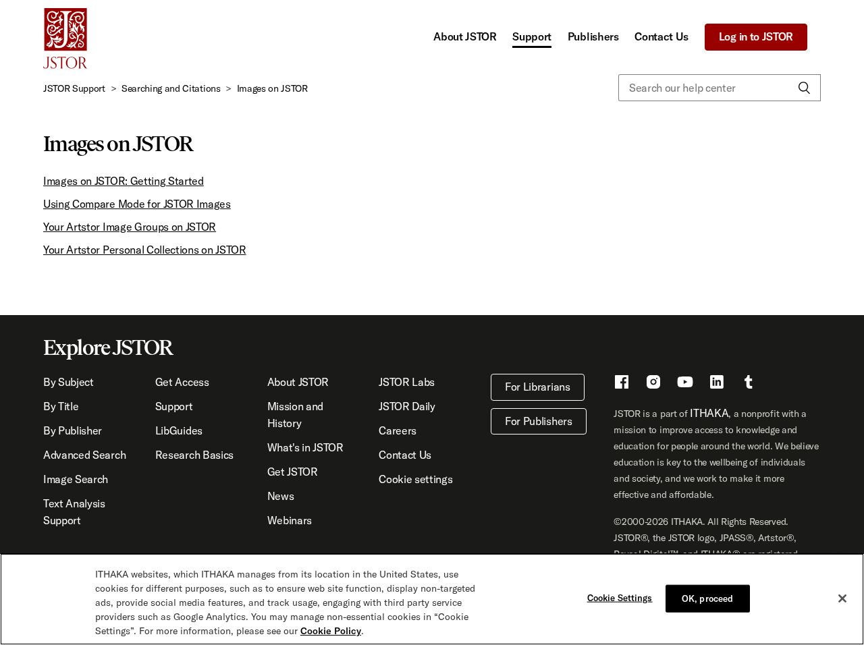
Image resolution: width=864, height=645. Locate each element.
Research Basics (194, 454)
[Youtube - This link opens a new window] (685, 384)
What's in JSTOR (305, 447)
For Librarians (537, 386)
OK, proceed (707, 597)
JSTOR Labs (407, 382)
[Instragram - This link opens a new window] (653, 384)
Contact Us (661, 36)
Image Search (75, 479)
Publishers (593, 36)
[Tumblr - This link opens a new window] (748, 384)
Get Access (182, 382)
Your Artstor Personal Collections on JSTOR (144, 249)
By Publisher (72, 430)
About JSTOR (464, 36)
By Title (60, 406)
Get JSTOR (292, 471)
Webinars (289, 520)
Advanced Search (84, 454)
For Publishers (538, 421)
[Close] (842, 598)
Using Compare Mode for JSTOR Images (137, 204)
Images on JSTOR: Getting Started (123, 181)
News (280, 496)
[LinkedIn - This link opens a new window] (717, 384)
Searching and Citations (171, 88)
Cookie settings (415, 479)
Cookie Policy (330, 631)
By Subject (68, 382)
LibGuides (178, 430)
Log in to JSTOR (756, 36)
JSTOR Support (74, 88)
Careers (397, 430)
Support (531, 36)
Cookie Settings (620, 597)
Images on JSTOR (272, 88)
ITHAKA (709, 413)
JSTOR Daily (407, 406)
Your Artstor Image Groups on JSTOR (129, 226)
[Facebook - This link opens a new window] (622, 384)
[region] (432, 599)
